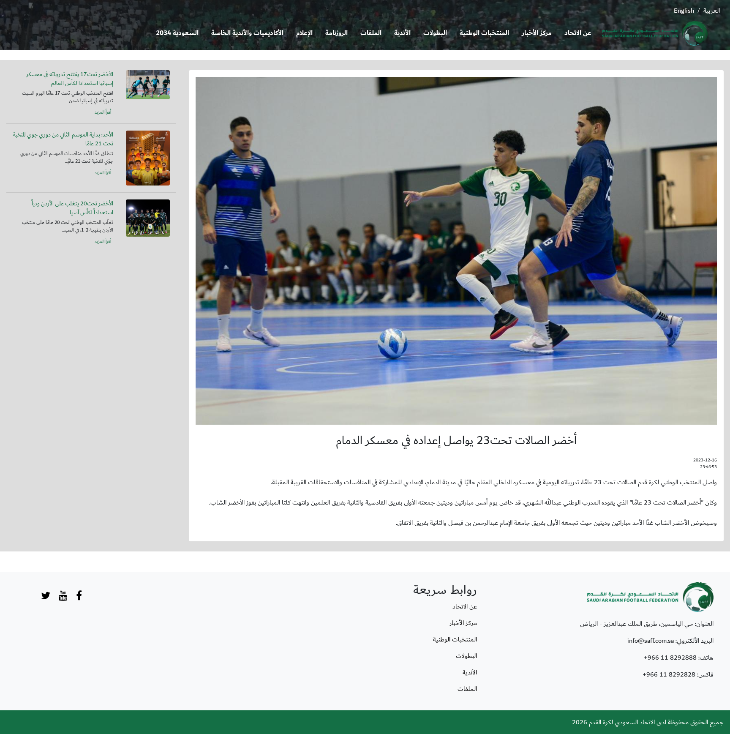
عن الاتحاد (577, 33)
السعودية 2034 (177, 33)
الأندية (402, 33)
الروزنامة (336, 33)
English (684, 10)
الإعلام (304, 33)
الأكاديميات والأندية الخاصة (247, 33)
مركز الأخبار (537, 33)
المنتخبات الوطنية (484, 33)
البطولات (435, 33)
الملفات (370, 33)
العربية (711, 10)
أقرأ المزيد (103, 112)
